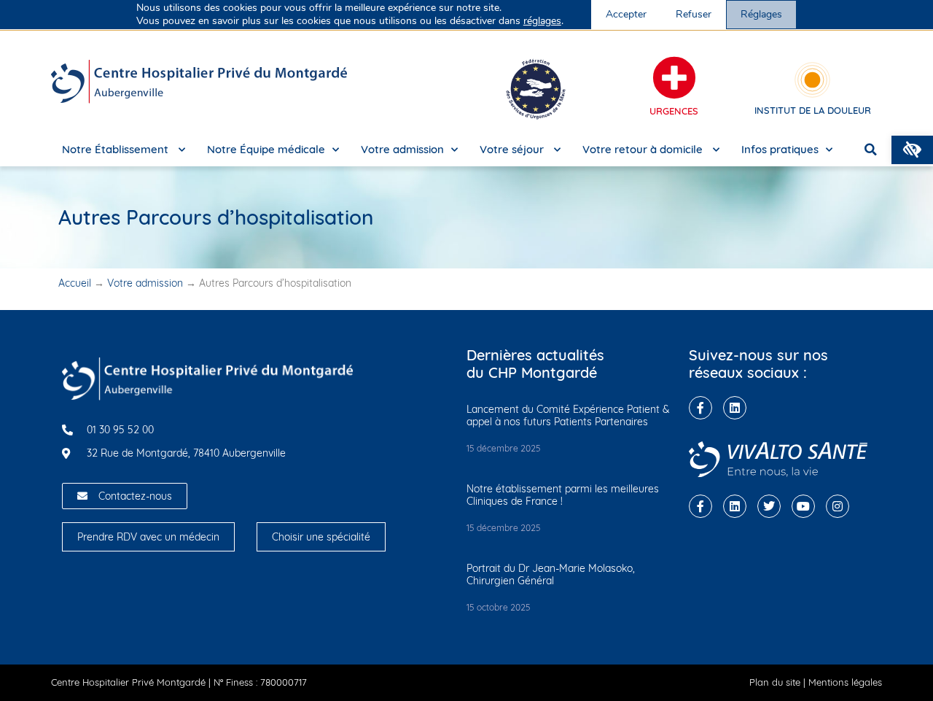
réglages (542, 21)
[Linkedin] (734, 407)
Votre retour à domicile (644, 149)
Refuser (693, 14)
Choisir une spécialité (321, 536)
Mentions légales (845, 682)
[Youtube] (803, 506)
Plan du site (774, 682)
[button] (912, 150)
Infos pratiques (780, 149)
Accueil (74, 283)
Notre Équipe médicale (266, 149)
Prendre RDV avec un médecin (148, 536)
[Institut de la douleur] (812, 80)
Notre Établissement (116, 149)
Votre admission (402, 149)
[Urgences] (674, 78)
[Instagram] (837, 506)
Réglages (761, 14)
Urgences (673, 111)
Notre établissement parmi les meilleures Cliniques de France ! (562, 495)
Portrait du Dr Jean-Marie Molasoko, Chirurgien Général (550, 574)
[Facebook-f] (700, 407)
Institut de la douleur (812, 110)
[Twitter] (769, 506)
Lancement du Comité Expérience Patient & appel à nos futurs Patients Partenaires (568, 415)
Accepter (626, 14)
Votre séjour (513, 149)
